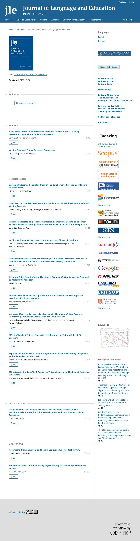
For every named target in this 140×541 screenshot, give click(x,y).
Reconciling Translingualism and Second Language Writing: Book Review (44, 450)
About (8, 19)
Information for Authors (74, 19)
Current (43, 19)
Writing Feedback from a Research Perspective (32, 150)
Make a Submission (109, 67)
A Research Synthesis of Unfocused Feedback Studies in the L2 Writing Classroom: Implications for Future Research (44, 133)
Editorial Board (105, 78)
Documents (104, 122)
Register (122, 2)
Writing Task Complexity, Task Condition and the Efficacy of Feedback (43, 240)
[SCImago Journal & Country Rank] (108, 146)
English (101, 37)
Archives (55, 19)
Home (11, 29)
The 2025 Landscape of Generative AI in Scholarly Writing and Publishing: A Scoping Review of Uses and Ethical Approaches (114, 434)
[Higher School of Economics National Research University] (114, 55)
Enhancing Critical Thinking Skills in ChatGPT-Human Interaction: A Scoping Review (113, 403)
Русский (102, 41)
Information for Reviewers (111, 108)
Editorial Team (105, 84)
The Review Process (108, 97)
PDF (14, 142)
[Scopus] (108, 156)
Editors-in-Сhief (106, 81)
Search (129, 19)
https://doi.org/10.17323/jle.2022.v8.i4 (30, 74)
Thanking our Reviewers (110, 111)
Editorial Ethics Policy (26, 19)
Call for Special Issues (109, 117)
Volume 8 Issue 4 (25, 103)
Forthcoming (97, 19)
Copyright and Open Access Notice (115, 100)
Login (131, 2)
